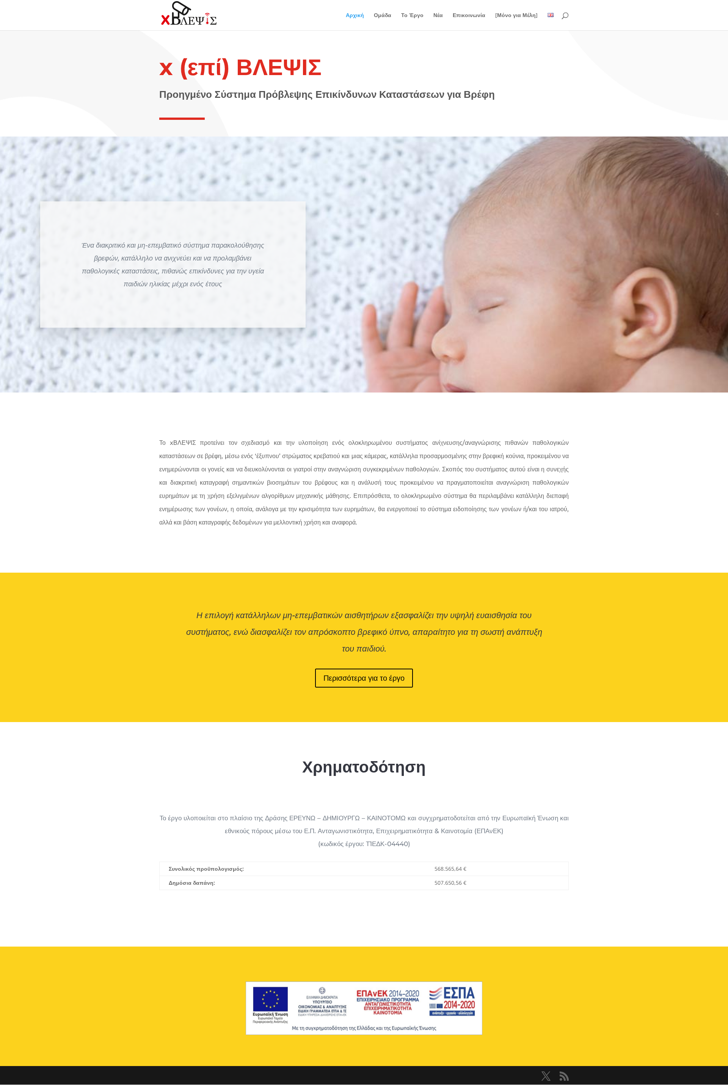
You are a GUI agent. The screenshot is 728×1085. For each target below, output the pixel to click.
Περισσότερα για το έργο (364, 678)
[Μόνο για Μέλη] (516, 16)
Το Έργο (412, 16)
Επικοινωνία (469, 16)
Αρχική (355, 16)
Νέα (438, 16)
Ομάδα (382, 16)
